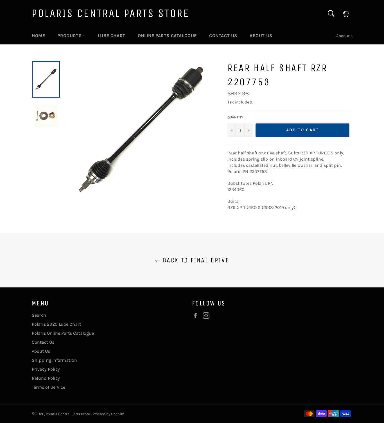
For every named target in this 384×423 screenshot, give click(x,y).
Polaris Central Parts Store (110, 13)
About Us (261, 35)
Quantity (235, 117)
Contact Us (223, 35)
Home (38, 35)
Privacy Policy (46, 369)
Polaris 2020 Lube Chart (56, 324)
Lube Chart (111, 35)
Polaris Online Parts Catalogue (63, 333)
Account (344, 35)
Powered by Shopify (107, 414)
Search (39, 315)
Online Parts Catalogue (167, 35)
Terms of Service (48, 387)
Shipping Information (54, 360)
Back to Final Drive (195, 260)
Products (70, 35)
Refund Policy (46, 378)
